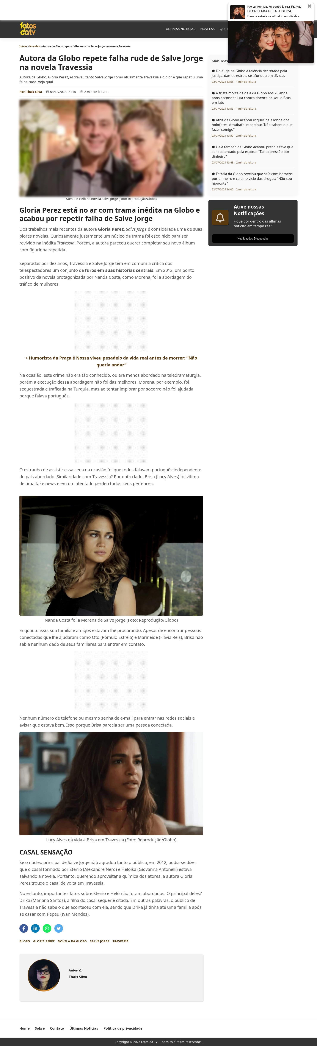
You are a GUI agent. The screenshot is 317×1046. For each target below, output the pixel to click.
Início (23, 46)
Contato (57, 1028)
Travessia (121, 941)
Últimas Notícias (180, 28)
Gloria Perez (44, 941)
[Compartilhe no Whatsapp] (47, 928)
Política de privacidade (123, 1028)
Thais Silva (34, 92)
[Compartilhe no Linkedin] (35, 928)
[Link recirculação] (237, 12)
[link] (44, 975)
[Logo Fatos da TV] (28, 28)
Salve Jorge (99, 941)
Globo (24, 941)
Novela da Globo (72, 941)
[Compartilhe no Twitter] (58, 928)
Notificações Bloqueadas (252, 238)
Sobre (40, 1028)
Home (24, 1028)
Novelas (207, 28)
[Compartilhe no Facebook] (23, 928)
